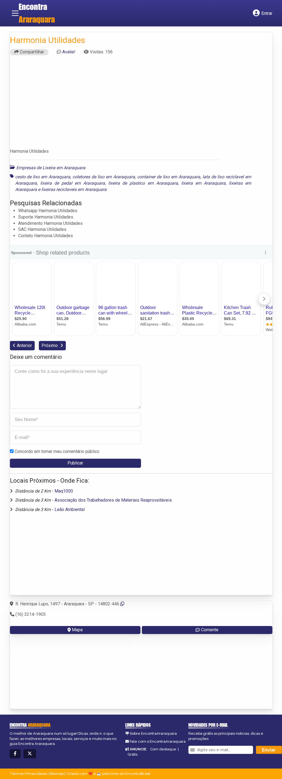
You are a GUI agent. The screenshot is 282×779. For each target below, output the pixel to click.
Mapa (77, 629)
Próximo (50, 345)
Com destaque (163, 749)
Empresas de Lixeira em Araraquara (50, 167)
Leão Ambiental (70, 509)
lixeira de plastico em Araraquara (143, 183)
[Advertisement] (141, 104)
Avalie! (68, 51)
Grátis (132, 754)
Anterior (24, 345)
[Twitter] (29, 753)
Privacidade (36, 774)
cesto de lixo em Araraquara (42, 176)
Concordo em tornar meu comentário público (57, 451)
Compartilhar (31, 51)
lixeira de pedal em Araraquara (72, 183)
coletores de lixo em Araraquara (103, 176)
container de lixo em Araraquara (168, 176)
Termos (16, 774)
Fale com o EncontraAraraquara (158, 741)
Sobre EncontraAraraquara (153, 733)
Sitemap (56, 774)
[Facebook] (15, 753)
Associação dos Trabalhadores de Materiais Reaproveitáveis (113, 500)
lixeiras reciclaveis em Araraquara (74, 189)
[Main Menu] (15, 13)
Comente (209, 629)
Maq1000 (64, 491)
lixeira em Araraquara (203, 183)
